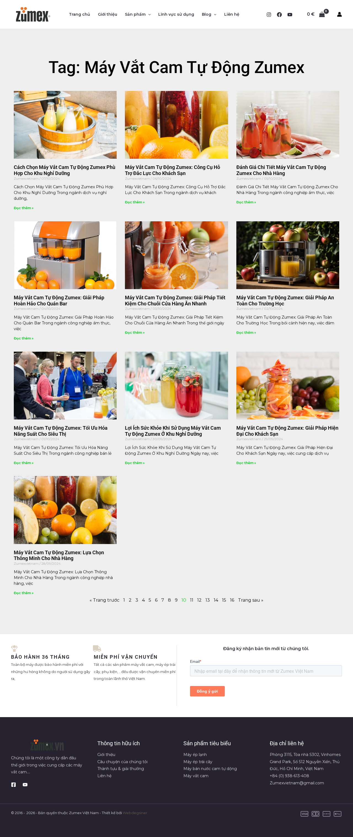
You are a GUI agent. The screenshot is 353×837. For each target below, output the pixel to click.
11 (191, 600)
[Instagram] (268, 14)
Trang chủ (79, 14)
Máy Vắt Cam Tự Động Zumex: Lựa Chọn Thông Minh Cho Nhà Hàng (59, 555)
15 (224, 600)
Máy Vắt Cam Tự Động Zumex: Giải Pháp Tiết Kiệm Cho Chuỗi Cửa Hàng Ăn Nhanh (175, 300)
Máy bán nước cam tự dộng (210, 768)
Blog (206, 14)
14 (216, 600)
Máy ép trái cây (197, 761)
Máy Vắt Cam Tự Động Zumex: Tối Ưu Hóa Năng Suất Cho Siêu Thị (61, 431)
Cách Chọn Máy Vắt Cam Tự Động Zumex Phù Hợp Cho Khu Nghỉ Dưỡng (64, 170)
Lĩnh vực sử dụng (176, 14)
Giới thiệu (107, 14)
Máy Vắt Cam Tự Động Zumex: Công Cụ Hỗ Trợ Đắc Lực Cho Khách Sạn (172, 170)
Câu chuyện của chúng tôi (122, 761)
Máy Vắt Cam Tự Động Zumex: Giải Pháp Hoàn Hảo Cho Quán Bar (59, 300)
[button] (148, 14)
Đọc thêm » (23, 208)
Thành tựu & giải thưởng (120, 768)
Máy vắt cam (195, 775)
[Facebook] (279, 14)
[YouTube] (289, 14)
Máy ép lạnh (195, 754)
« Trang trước (104, 600)
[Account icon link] (339, 14)
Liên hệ (231, 14)
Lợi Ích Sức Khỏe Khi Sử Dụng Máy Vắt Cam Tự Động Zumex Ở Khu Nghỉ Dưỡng (173, 431)
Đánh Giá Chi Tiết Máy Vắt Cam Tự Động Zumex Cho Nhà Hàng (281, 170)
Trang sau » (250, 600)
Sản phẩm (135, 14)
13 (207, 600)
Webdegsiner (135, 813)
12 (199, 600)
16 (232, 600)
